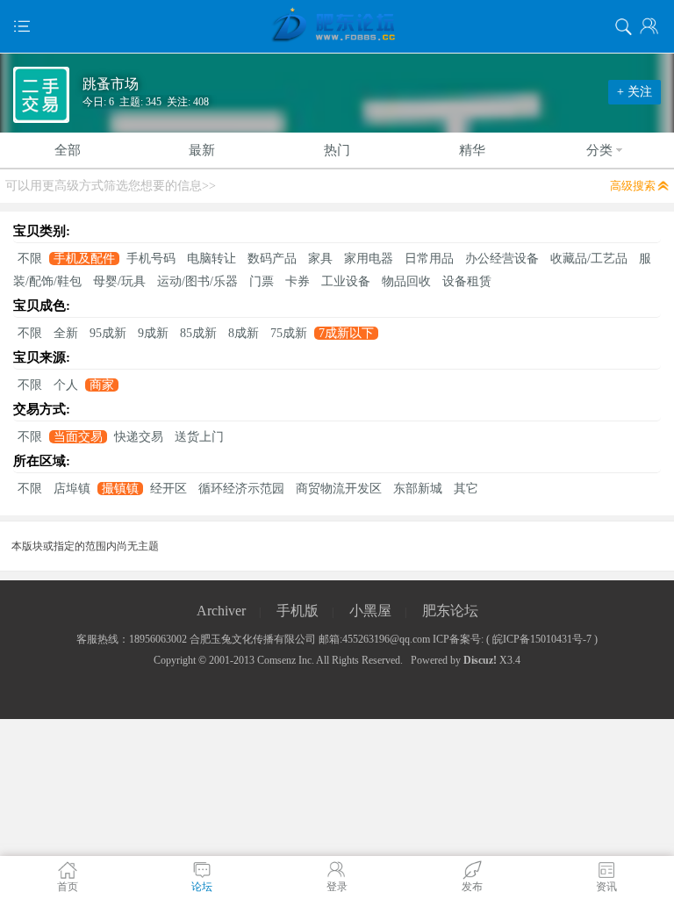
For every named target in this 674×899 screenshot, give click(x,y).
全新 (66, 333)
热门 (337, 150)
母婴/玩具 (119, 281)
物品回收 (406, 281)
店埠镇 (72, 488)
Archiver (221, 610)
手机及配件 (84, 258)
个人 (66, 385)
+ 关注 (634, 91)
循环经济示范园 (241, 488)
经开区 (168, 488)
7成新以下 (346, 333)
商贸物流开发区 (339, 488)
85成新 (198, 333)
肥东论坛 (450, 610)
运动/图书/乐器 (197, 281)
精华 (472, 150)
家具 (320, 258)
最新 (202, 150)
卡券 (297, 281)
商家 (102, 385)
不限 (30, 258)
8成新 (243, 333)
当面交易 (78, 436)
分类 (599, 150)
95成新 (108, 333)
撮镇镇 (120, 488)
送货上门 (199, 436)
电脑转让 (211, 258)
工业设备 (345, 281)
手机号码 (151, 258)
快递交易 (138, 436)
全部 (67, 150)
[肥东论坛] (337, 26)
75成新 (288, 333)
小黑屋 (370, 610)
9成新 (153, 333)
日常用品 (429, 258)
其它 (466, 488)
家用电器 (368, 258)
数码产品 (272, 258)
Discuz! (480, 660)
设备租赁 (466, 281)
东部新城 (417, 488)
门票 (261, 281)
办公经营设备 (502, 258)
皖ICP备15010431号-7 (542, 639)
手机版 (297, 610)
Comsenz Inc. (285, 660)
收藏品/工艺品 (588, 258)
